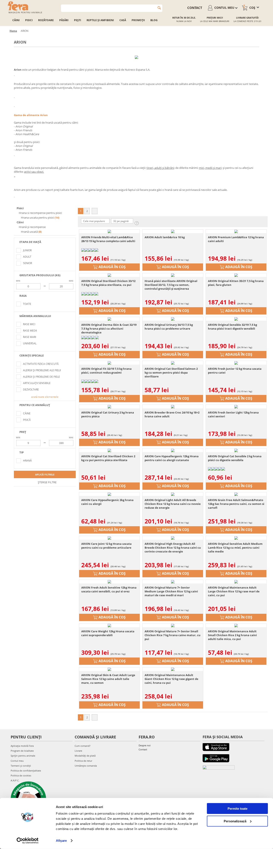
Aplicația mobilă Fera (22, 745)
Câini (16, 20)
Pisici (29, 20)
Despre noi (145, 745)
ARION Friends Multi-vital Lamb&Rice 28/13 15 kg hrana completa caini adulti (108, 239)
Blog (154, 20)
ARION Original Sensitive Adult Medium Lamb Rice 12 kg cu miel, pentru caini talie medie (235, 547)
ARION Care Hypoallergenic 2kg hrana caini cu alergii (107, 502)
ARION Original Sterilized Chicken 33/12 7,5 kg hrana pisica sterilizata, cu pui (108, 283)
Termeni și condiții (21, 765)
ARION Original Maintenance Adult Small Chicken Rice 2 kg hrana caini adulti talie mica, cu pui (232, 635)
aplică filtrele (44, 474)
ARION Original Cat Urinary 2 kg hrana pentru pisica (107, 414)
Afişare (61, 840)
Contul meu (17, 760)
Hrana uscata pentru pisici (37, 217)
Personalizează (235, 821)
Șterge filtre (47, 482)
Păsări (63, 20)
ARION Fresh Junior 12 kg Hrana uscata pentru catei (234, 370)
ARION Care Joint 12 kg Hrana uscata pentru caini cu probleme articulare (106, 545)
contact (194, 8)
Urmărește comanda (86, 765)
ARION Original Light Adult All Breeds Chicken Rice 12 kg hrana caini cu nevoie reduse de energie (173, 504)
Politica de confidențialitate (26, 770)
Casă (122, 20)
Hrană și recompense (32, 227)
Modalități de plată (85, 755)
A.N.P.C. (15, 780)
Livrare (78, 750)
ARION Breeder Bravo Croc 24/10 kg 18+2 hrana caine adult (172, 414)
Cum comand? (82, 745)
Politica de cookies (21, 775)
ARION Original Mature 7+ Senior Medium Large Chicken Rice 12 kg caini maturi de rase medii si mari (171, 591)
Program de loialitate (22, 750)
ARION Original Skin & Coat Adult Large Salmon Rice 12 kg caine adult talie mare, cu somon (108, 679)
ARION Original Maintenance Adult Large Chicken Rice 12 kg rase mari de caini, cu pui (234, 591)
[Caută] (159, 7)
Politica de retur (83, 760)
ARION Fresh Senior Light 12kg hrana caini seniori (233, 414)
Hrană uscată (29, 232)
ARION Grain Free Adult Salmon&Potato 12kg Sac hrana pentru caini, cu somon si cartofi (236, 504)
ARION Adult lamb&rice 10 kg (165, 237)
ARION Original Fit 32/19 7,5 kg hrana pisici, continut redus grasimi (106, 370)
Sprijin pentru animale (23, 755)
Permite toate (237, 808)
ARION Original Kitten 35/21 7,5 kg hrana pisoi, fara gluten (236, 283)
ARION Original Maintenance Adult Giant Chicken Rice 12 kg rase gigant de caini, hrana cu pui (171, 679)
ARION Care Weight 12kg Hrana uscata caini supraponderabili (107, 633)
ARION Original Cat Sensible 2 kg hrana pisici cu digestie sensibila (234, 458)
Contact (143, 749)
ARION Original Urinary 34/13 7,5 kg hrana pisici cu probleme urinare (169, 326)
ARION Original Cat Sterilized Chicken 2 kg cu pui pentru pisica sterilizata (108, 458)
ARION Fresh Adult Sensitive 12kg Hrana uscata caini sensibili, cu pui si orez (108, 589)
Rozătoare (46, 20)
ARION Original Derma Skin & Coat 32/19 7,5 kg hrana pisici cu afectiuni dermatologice (108, 328)
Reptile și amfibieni (100, 20)
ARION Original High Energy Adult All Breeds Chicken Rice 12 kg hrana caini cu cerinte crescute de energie (173, 547)
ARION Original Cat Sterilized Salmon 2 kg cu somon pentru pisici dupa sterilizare (171, 372)
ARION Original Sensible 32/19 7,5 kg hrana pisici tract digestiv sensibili (232, 326)
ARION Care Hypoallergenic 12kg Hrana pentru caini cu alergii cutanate (172, 458)
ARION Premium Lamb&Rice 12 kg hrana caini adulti (236, 239)
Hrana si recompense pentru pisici (40, 213)
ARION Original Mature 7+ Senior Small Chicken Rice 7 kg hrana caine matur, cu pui (172, 635)
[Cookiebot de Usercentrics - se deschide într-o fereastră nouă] (27, 840)
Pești (77, 20)
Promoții (138, 20)
